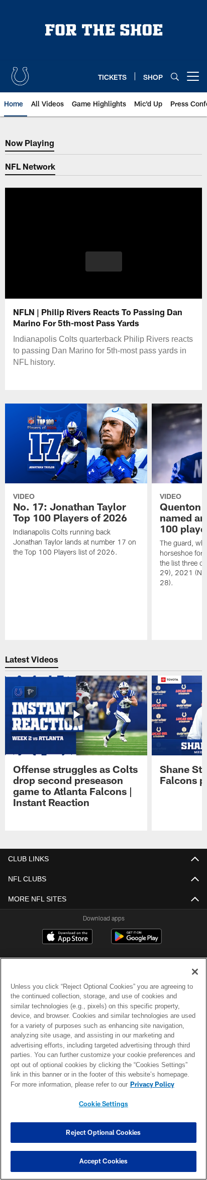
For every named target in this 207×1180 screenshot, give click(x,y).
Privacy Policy (66, 1084)
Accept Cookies (103, 1161)
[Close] (195, 972)
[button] (104, 267)
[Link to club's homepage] (20, 72)
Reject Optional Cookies (103, 1132)
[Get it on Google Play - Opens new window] (136, 941)
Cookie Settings (103, 1104)
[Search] (175, 76)
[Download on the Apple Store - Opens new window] (67, 937)
